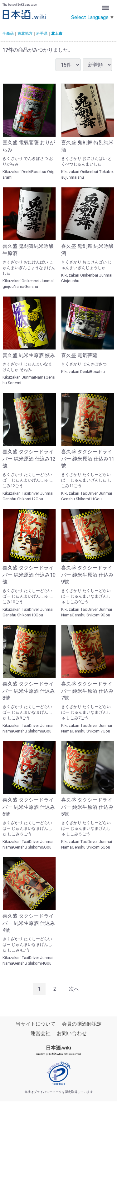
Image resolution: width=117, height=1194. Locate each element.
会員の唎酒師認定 (82, 1024)
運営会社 (41, 1033)
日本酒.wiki (58, 1048)
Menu (106, 6)
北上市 (56, 33)
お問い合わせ (72, 1033)
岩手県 (41, 33)
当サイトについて (36, 1024)
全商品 (8, 33)
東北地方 (24, 33)
